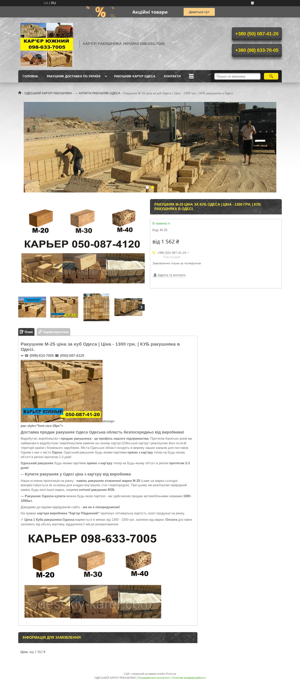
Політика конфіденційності (189, 677)
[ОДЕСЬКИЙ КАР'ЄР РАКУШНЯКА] (46, 44)
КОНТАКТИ (172, 76)
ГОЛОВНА (30, 76)
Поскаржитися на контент (154, 677)
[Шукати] (271, 76)
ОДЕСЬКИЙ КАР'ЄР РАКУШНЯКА (48, 93)
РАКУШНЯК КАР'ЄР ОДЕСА (134, 76)
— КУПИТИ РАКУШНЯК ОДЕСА (97, 93)
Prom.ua (171, 673)
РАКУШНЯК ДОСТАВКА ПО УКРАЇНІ (73, 76)
